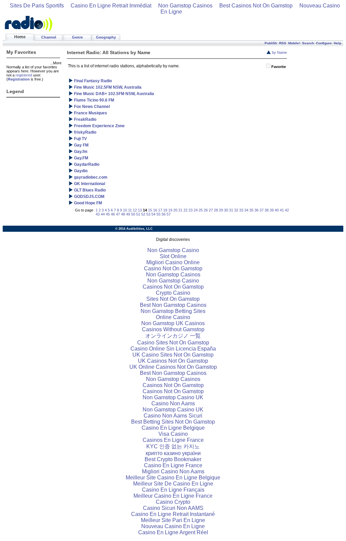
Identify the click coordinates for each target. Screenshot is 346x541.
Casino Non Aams (173, 403)
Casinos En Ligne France (173, 440)
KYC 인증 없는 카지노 (173, 446)
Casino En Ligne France (173, 465)
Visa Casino (173, 434)
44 (103, 214)
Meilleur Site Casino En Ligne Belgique (173, 477)
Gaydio (81, 170)
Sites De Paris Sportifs (37, 5)
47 (118, 214)
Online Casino (173, 317)
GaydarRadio (86, 164)
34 (246, 210)
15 (150, 210)
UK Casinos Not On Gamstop (173, 361)
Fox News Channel (92, 106)
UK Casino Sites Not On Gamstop (173, 355)
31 (231, 210)
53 (148, 214)
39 (272, 210)
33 (241, 210)
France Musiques (90, 113)
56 (164, 214)
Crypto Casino (173, 293)
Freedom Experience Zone (99, 125)
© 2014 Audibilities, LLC (134, 228)
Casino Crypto (173, 502)
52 (143, 214)
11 (130, 210)
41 (282, 210)
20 (175, 210)
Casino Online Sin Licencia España (173, 349)
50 (133, 214)
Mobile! (294, 43)
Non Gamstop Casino (173, 250)
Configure (324, 43)
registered (24, 75)
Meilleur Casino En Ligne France (173, 496)
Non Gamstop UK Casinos (173, 323)
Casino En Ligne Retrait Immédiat (111, 5)
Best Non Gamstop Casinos (173, 305)
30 (226, 210)
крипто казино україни (173, 453)
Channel (48, 37)
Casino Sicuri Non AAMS (173, 508)
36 (256, 210)
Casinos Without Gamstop (173, 329)
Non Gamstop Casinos (185, 5)
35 (251, 210)
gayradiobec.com (90, 177)
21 (180, 210)
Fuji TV (80, 138)
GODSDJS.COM (89, 196)
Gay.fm (81, 151)
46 (113, 214)
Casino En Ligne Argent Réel (173, 532)
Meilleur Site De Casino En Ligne (173, 484)
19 (170, 210)
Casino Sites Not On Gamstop (173, 342)
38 (267, 210)
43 (98, 214)
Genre (77, 37)
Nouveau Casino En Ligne (173, 526)
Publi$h (271, 43)
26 (206, 210)
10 (125, 210)
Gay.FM (81, 158)
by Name (279, 52)
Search (308, 43)
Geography (106, 37)
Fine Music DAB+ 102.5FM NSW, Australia (114, 93)
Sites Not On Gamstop (173, 299)
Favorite (278, 67)
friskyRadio (85, 132)
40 (277, 210)
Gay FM (81, 145)
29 (221, 210)
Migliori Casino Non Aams (173, 471)
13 (140, 210)
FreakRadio (85, 119)
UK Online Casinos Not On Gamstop (173, 367)
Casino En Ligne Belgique (173, 428)
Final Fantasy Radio (93, 80)
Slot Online (173, 256)
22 (185, 210)
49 (128, 214)
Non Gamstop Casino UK (173, 397)
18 (165, 210)
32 (236, 210)
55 (158, 214)
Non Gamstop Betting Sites (173, 311)
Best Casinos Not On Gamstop (256, 5)
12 (135, 210)
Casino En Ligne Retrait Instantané (173, 514)
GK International (89, 183)
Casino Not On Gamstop (173, 268)
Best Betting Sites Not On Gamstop (173, 422)
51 (138, 214)
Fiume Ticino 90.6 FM (94, 100)
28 (216, 210)
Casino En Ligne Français (173, 490)
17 (160, 210)
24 (196, 210)
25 (201, 210)
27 (211, 210)
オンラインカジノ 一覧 (173, 336)
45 (108, 214)
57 (169, 214)
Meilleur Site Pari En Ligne (173, 520)
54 (153, 214)
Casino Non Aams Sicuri (173, 416)
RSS (282, 43)
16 (155, 210)
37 (262, 210)
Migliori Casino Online (173, 262)
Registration (19, 79)
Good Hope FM (88, 203)
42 (287, 210)
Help (337, 43)
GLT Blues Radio (90, 190)
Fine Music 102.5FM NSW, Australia (108, 87)
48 (123, 214)
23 (191, 210)
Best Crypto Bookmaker (173, 459)
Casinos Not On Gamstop (173, 287)
